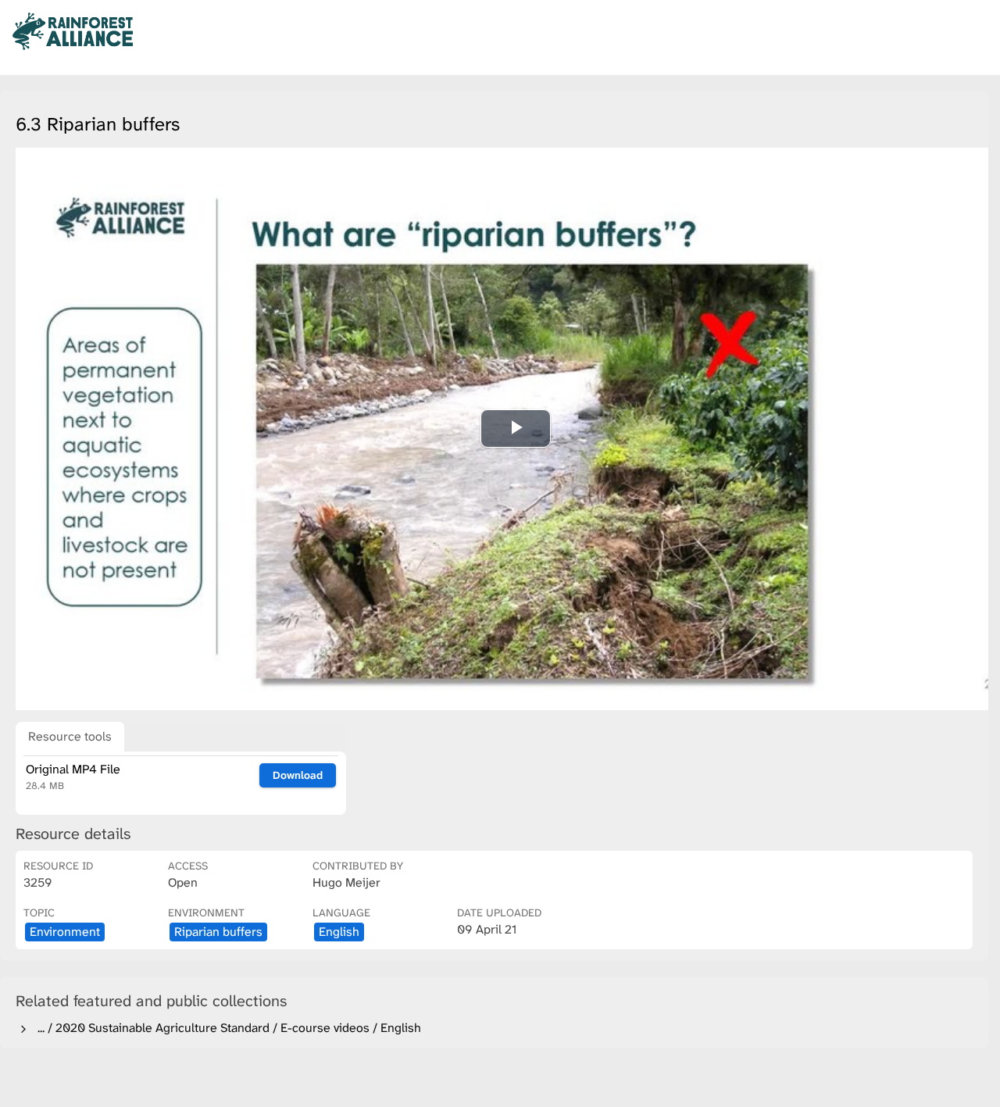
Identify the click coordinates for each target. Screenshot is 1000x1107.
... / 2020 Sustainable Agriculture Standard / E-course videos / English (226, 1028)
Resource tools (70, 736)
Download (298, 775)
